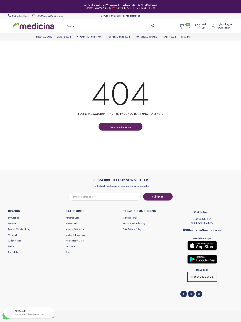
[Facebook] (183, 294)
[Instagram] (191, 294)
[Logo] (33, 26)
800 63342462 (202, 223)
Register (229, 24)
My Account (223, 27)
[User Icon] (213, 26)
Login (219, 24)
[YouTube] (199, 294)
